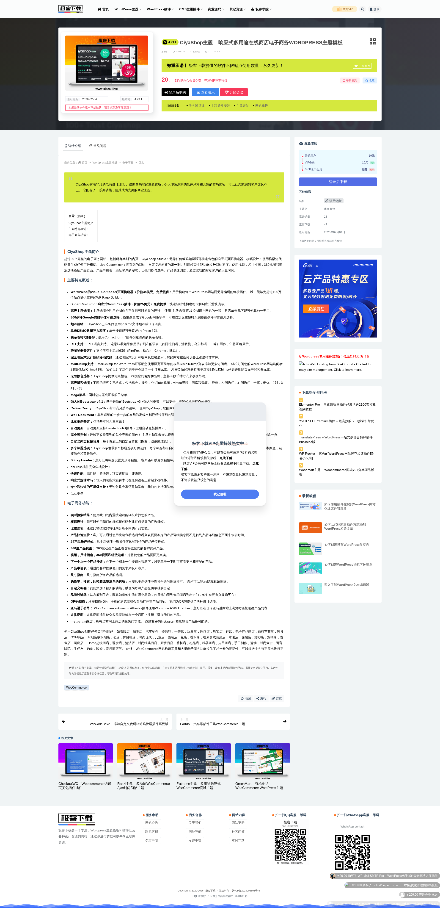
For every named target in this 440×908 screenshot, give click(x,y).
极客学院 (262, 9)
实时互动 (238, 840)
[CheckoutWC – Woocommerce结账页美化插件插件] (85, 761)
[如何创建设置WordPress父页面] (310, 549)
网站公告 (151, 823)
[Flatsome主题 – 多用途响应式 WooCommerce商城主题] (203, 761)
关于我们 (195, 823)
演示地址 (335, 201)
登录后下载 (338, 182)
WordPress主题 (126, 9)
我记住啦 (220, 494)
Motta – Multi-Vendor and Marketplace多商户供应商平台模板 (398, 892)
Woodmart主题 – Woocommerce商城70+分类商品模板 (336, 472)
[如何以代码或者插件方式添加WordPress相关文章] (310, 527)
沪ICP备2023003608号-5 (246, 890)
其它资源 (236, 9)
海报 (263, 698)
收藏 (247, 698)
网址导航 (195, 831)
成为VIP (347, 9)
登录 (376, 9)
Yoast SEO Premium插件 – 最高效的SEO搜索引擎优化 (336, 423)
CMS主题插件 (189, 9)
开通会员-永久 (428, 873)
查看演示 (207, 92)
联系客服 (151, 831)
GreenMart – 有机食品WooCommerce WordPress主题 (259, 786)
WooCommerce (76, 687)
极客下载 (210, 890)
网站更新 (238, 823)
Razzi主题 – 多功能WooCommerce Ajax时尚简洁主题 (143, 786)
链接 (278, 698)
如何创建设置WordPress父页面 (346, 544)
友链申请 (195, 840)
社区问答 (238, 831)
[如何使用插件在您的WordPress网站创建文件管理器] (310, 506)
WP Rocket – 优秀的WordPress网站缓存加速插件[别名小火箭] (336, 456)
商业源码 (214, 9)
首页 (105, 9)
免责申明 (151, 840)
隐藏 (80, 216)
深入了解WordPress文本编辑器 (346, 585)
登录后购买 (177, 92)
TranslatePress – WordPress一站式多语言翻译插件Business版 (336, 439)
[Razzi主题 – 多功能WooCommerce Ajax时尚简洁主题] (144, 761)
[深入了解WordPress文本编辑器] (310, 588)
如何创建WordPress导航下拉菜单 (348, 564)
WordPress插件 (159, 9)
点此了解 (226, 458)
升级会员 (364, 66)
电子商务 (196, 52)
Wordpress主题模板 (105, 162)
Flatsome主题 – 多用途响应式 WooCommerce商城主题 (198, 786)
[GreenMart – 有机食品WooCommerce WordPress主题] (262, 761)
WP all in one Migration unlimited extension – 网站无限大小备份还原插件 (389, 902)
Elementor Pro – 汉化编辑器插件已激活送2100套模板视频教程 (337, 407)
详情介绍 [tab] (74, 146)
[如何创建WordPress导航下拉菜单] (310, 568)
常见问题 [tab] (100, 146)
